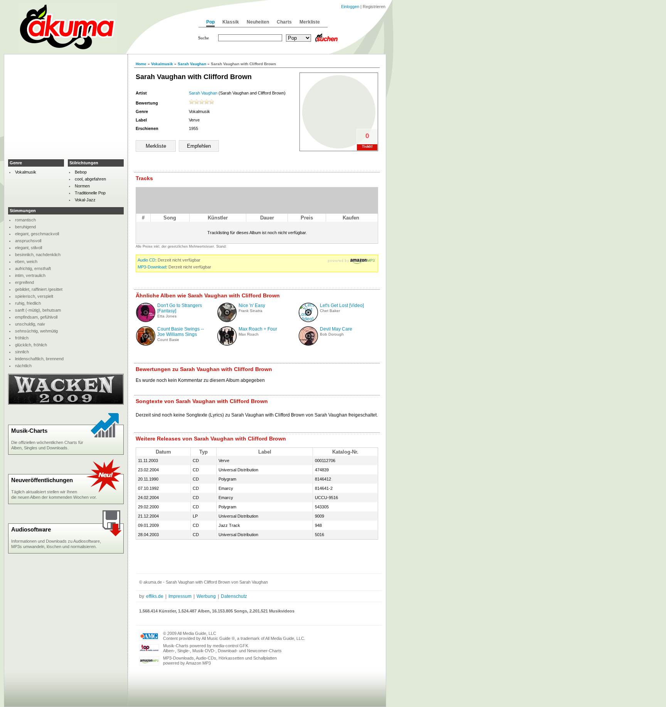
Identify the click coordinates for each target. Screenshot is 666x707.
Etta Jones (167, 316)
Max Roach (249, 334)
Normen (82, 186)
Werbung (206, 596)
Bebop (81, 172)
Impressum (180, 596)
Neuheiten (258, 22)
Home (141, 64)
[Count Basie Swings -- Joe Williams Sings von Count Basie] (145, 344)
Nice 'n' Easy (252, 305)
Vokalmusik (162, 64)
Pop (210, 22)
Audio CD (146, 260)
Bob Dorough (332, 334)
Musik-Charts (29, 430)
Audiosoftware (31, 529)
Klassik (230, 22)
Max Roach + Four (258, 329)
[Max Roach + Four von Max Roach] (227, 344)
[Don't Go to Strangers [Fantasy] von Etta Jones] (145, 320)
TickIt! (367, 146)
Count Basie (168, 339)
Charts (284, 22)
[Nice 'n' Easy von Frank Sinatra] (227, 320)
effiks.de (154, 596)
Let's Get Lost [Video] (342, 305)
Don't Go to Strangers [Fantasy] (179, 308)
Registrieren (374, 6)
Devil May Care (336, 329)
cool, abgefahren (90, 179)
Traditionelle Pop (90, 193)
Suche (203, 37)
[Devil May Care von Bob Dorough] (308, 344)
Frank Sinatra (250, 311)
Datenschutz (234, 596)
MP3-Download (152, 267)
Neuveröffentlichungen (42, 480)
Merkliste (309, 22)
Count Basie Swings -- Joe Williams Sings (180, 331)
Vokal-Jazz (85, 199)
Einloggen (350, 6)
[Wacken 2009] (66, 403)
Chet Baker (330, 311)
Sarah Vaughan (192, 64)
